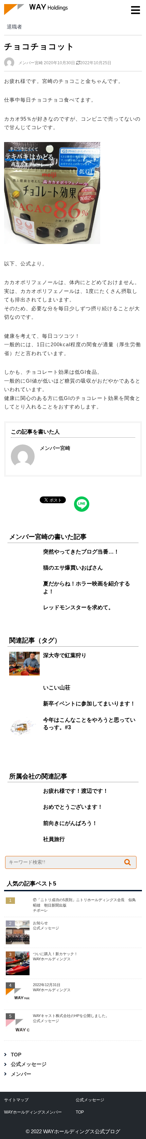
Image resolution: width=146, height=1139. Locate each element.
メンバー (21, 1074)
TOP (16, 1054)
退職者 (14, 26)
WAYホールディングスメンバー (33, 1112)
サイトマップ (16, 1100)
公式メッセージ (29, 1064)
